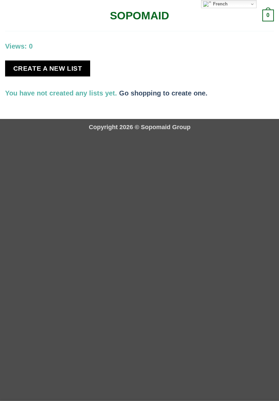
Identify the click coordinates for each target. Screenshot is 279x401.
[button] (10, 15)
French (220, 3)
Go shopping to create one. (163, 93)
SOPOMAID (139, 15)
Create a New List (47, 68)
